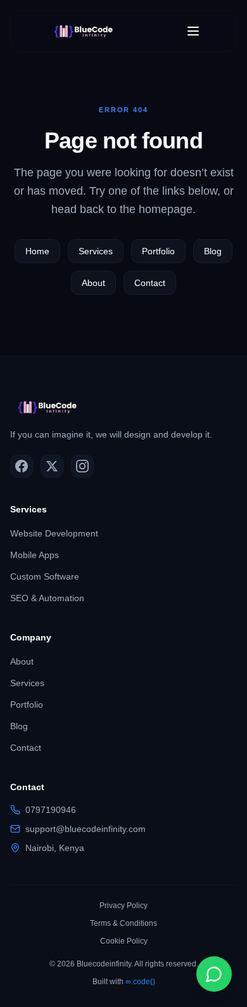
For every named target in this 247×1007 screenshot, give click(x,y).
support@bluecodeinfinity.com (85, 829)
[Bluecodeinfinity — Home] (86, 31)
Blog (213, 251)
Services (96, 251)
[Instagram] (82, 466)
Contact (149, 283)
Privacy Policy (123, 905)
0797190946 (50, 810)
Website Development (54, 533)
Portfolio (158, 251)
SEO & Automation (47, 598)
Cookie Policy (124, 941)
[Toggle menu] (193, 31)
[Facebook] (21, 466)
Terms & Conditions (123, 923)
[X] (52, 466)
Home (37, 251)
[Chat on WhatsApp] (214, 974)
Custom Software (44, 576)
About (93, 283)
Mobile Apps (34, 555)
